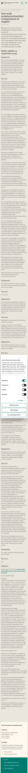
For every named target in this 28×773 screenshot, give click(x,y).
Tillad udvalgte (14, 410)
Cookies (6, 759)
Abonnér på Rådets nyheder (11, 765)
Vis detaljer (20, 400)
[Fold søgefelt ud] (22, 3)
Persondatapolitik (8, 768)
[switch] (24, 385)
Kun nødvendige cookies (14, 414)
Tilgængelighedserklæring (11, 762)
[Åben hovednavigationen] (26, 3)
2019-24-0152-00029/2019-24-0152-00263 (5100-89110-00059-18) (13, 570)
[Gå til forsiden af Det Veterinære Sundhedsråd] (9, 3)
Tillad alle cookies (14, 405)
